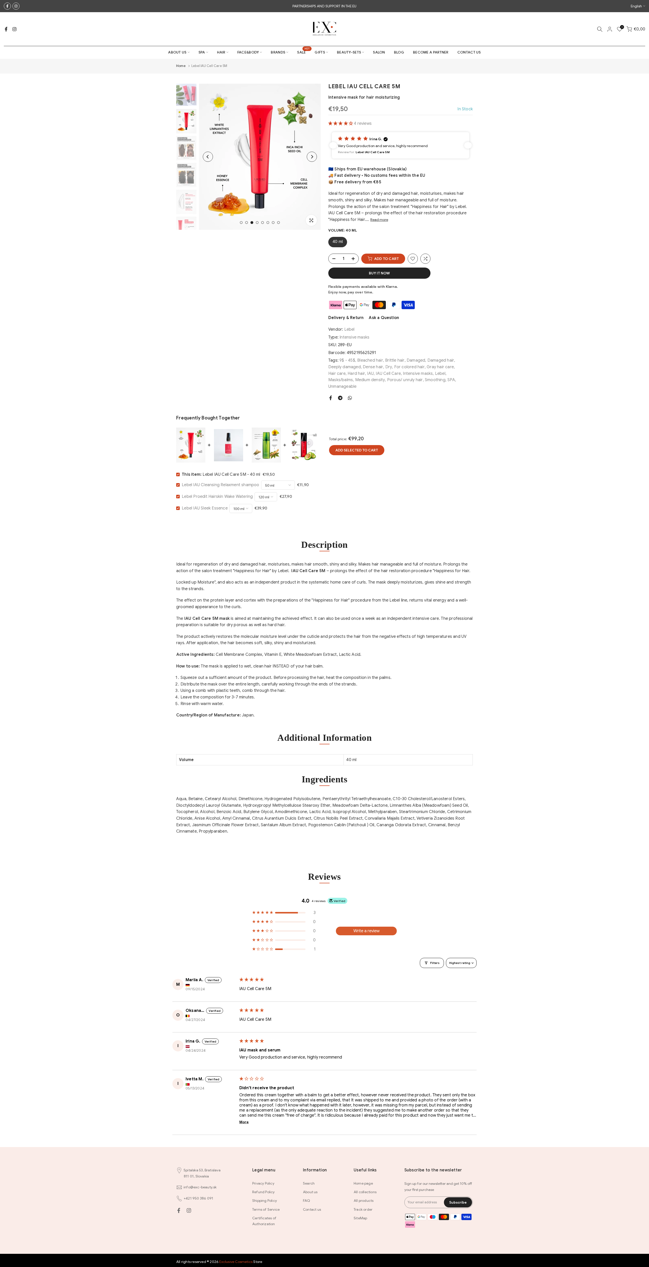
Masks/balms (340, 379)
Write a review (366, 931)
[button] (341, 123)
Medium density (370, 379)
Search (309, 1183)
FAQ (306, 1200)
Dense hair (373, 366)
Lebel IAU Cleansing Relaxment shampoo (220, 484)
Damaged (416, 360)
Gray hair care (440, 366)
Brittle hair (394, 360)
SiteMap (360, 1218)
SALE (303, 52)
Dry (388, 366)
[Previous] (208, 157)
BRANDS (278, 52)
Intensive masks (354, 337)
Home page (363, 1183)
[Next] (312, 157)
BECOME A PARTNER (430, 52)
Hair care (337, 373)
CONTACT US (469, 52)
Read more (379, 219)
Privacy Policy (263, 1183)
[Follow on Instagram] (16, 6)
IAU (370, 373)
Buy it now (379, 273)
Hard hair (356, 373)
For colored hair (409, 366)
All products (363, 1200)
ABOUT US (177, 52)
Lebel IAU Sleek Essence (205, 508)
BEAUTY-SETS (349, 52)
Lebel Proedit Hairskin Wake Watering (217, 496)
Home (181, 66)
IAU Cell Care (388, 373)
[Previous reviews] (333, 145)
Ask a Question (384, 317)
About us (310, 1192)
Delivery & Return (346, 317)
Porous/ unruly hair (405, 379)
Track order (363, 1209)
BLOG (399, 52)
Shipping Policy (264, 1200)
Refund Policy (263, 1192)
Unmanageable (342, 386)
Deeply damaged (344, 366)
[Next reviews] (468, 145)
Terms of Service (266, 1209)
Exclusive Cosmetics (236, 1261)
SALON (379, 52)
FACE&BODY (248, 52)
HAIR (221, 52)
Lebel (349, 329)
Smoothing (435, 379)
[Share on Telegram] (340, 398)
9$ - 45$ (347, 360)
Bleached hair (370, 360)
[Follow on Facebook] (7, 6)
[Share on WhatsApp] (350, 398)
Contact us (312, 1209)
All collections (365, 1192)
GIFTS (320, 52)
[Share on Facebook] (330, 398)
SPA (202, 52)
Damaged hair (440, 360)
